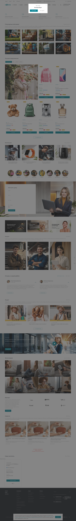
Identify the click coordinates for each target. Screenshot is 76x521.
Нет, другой (42, 10)
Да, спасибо (34, 10)
